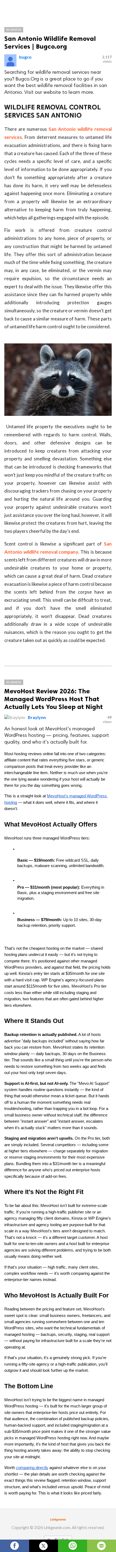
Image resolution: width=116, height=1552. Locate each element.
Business (13, 30)
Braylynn (37, 717)
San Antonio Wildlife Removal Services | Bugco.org (50, 42)
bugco (25, 56)
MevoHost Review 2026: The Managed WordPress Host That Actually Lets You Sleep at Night (53, 699)
